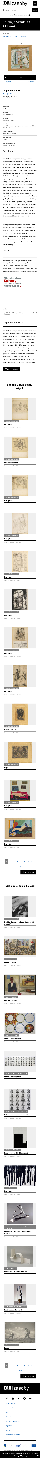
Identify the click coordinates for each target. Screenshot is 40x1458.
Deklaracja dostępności (13, 1421)
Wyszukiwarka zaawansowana (19, 15)
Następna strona (28, 872)
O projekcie (9, 1417)
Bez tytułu (23, 36)
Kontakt (8, 1430)
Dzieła (16, 36)
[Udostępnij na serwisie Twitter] (15, 97)
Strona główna (7, 36)
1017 (20, 1370)
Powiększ (21, 77)
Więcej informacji (11, 369)
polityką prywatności (25, 1456)
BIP (7, 1412)
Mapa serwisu (10, 1408)
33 (20, 866)
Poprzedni (9, 82)
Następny (31, 82)
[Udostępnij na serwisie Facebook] (16, 97)
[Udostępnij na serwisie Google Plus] (12, 97)
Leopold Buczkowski (13, 90)
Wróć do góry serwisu (13, 1435)
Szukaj (35, 10)
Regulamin (9, 1426)
